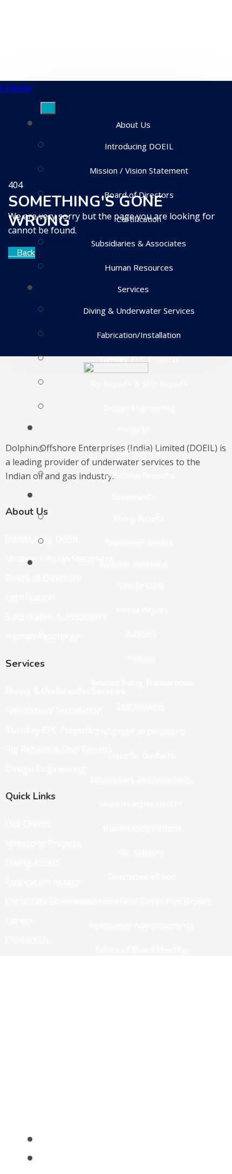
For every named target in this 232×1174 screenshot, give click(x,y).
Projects (133, 429)
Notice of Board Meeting (141, 949)
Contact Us (133, 1159)
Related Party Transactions (142, 682)
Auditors (141, 634)
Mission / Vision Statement (139, 170)
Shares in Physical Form (141, 997)
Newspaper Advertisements (141, 925)
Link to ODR (141, 585)
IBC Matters (141, 852)
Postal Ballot (141, 1070)
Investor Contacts (141, 755)
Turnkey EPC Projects (139, 359)
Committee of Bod (141, 876)
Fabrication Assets (139, 542)
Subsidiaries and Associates (141, 779)
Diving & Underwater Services (139, 310)
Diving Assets (138, 518)
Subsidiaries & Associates (138, 243)
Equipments (133, 496)
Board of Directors (139, 194)
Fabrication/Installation (139, 334)
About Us (133, 124)
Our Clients (138, 450)
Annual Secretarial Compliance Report (141, 900)
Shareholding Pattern (142, 828)
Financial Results (141, 1022)
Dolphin (16, 88)
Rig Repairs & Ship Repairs (139, 383)
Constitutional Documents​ (141, 1119)
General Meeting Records (141, 1094)
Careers (133, 1140)
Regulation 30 (141, 973)
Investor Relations (133, 563)
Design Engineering (139, 407)
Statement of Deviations (141, 731)
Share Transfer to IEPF (141, 803)
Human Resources (139, 267)
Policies (141, 658)
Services (133, 289)
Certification (139, 218)
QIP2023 (142, 1046)
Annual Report (141, 609)
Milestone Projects (139, 474)
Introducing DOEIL (139, 146)
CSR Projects (141, 706)
